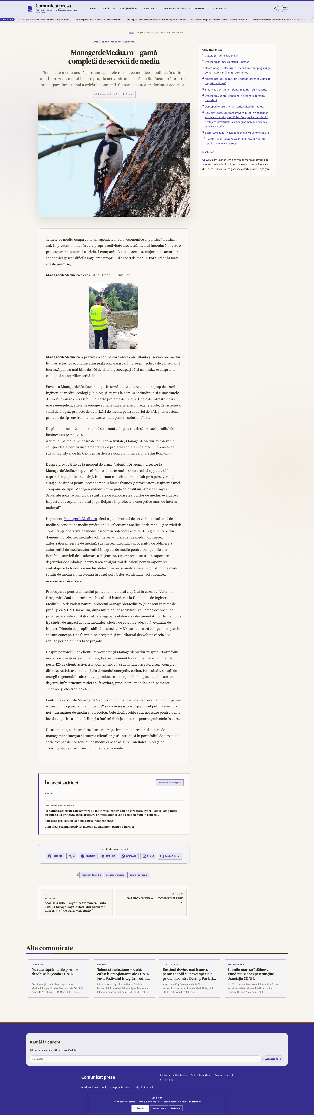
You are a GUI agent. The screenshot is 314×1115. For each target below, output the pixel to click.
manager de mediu (91, 875)
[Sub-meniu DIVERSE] (207, 8)
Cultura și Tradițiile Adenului (221, 56)
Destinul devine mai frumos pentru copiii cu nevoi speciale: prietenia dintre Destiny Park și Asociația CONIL (188, 976)
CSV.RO (207, 160)
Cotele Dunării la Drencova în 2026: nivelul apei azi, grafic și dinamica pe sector (236, 141)
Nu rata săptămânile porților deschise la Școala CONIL (55, 972)
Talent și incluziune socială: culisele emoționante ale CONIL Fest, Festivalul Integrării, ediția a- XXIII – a (123, 976)
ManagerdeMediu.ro (80, 518)
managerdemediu (115, 875)
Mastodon (208, 152)
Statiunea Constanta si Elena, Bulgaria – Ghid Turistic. (236, 90)
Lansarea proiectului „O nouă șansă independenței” (57, 19)
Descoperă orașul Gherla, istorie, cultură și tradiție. (234, 107)
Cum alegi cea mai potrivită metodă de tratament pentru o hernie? (116, 19)
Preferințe (175, 1108)
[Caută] (275, 8)
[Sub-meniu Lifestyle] (156, 8)
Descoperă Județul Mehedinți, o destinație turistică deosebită (235, 98)
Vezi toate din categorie (170, 782)
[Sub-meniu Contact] (225, 8)
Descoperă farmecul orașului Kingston (227, 62)
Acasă (131, 32)
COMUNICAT (37, 964)
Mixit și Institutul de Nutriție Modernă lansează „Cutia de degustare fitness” (237, 81)
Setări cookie (166, 1080)
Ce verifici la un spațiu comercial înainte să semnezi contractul (179, 19)
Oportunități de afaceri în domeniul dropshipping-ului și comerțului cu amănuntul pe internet (237, 70)
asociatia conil (171, 964)
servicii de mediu (139, 875)
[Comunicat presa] (30, 8)
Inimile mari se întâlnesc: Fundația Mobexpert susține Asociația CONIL (251, 974)
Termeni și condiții (224, 1075)
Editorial (130, 42)
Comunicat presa (53, 5)
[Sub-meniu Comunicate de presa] (189, 8)
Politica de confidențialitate (173, 1075)
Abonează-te (271, 1059)
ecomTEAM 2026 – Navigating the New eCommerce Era (237, 133)
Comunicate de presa (113, 42)
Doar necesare (159, 1108)
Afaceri (97, 42)
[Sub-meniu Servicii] (114, 8)
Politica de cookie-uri (201, 1075)
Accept (140, 1108)
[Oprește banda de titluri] (311, 19)
